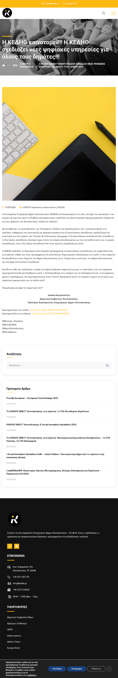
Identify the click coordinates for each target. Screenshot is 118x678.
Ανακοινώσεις (50, 207)
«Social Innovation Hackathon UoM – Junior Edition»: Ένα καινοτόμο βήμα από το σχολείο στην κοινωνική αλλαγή (55, 456)
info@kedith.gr (52, 3)
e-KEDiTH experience (32, 207)
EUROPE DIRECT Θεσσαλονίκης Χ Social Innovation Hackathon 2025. (41, 424)
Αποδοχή (57, 668)
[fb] (10, 546)
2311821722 (71, 3)
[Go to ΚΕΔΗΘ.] (6, 65)
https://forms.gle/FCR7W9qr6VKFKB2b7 (51, 313)
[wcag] (109, 364)
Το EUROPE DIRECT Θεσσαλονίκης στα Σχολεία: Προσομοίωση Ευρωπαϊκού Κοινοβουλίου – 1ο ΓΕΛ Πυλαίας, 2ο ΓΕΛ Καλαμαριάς (58, 439)
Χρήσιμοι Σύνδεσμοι (17, 623)
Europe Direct (13, 648)
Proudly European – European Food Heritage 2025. (32, 398)
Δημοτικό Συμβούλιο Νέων (20, 617)
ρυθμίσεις (31, 675)
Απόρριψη (76, 668)
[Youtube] (17, 546)
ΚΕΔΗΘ (61, 207)
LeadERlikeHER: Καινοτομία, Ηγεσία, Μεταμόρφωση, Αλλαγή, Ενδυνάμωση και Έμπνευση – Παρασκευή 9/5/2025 (53, 472)
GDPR (10, 629)
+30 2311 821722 (21, 577)
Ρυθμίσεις (96, 668)
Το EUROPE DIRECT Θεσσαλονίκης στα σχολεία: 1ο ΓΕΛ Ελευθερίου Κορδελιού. (48, 411)
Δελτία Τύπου (13, 641)
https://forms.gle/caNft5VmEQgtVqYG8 (48, 310)
